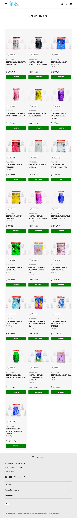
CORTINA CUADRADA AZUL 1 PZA (59, 63)
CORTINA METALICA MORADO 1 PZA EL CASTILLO (58, 115)
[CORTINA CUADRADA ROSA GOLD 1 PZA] (61, 249)
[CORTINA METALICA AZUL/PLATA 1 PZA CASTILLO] (61, 302)
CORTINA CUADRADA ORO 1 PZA (14, 217)
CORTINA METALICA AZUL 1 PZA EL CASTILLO (60, 217)
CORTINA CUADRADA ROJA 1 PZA (14, 166)
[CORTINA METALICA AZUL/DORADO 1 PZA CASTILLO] (16, 410)
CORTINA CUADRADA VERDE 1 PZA (14, 268)
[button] (71, 4)
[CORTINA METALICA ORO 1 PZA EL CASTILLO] (38, 95)
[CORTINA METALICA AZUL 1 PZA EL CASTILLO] (61, 197)
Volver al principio (37, 457)
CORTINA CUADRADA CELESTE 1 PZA (14, 322)
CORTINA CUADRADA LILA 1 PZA (61, 376)
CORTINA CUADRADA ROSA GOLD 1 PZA (59, 268)
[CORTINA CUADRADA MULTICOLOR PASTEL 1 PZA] (38, 249)
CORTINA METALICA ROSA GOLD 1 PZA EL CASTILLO (15, 114)
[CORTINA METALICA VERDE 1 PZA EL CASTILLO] (16, 356)
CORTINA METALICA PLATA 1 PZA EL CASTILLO (16, 63)
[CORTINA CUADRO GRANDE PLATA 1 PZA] (61, 146)
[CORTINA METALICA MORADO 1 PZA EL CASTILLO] (61, 95)
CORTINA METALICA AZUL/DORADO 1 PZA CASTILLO (14, 431)
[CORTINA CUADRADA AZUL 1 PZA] (61, 43)
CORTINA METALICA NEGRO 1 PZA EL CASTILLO (38, 63)
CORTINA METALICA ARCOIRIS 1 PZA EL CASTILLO (35, 377)
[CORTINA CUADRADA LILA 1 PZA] (61, 356)
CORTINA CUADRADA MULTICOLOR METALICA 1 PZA (38, 323)
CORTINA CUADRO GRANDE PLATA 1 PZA (59, 166)
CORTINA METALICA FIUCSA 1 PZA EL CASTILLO (38, 217)
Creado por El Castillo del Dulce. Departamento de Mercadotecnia (42, 513)
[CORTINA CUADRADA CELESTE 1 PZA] (16, 302)
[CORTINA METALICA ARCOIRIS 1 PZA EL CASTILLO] (38, 356)
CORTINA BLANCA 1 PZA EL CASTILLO (38, 166)
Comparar (12, 54)
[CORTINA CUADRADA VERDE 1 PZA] (16, 249)
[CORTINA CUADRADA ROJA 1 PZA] (16, 146)
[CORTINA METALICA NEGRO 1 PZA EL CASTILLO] (38, 43)
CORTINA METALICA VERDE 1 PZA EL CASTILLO (15, 376)
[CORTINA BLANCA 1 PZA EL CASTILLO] (38, 146)
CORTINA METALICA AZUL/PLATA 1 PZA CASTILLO (58, 323)
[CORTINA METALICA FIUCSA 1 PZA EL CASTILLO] (38, 197)
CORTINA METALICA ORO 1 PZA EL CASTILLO (38, 114)
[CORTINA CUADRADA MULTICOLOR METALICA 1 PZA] (38, 302)
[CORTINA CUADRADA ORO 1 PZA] (16, 197)
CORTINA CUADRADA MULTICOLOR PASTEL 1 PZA (37, 269)
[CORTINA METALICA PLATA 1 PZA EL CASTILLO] (16, 43)
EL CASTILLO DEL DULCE (16, 513)
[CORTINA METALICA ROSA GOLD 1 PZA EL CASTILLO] (16, 95)
